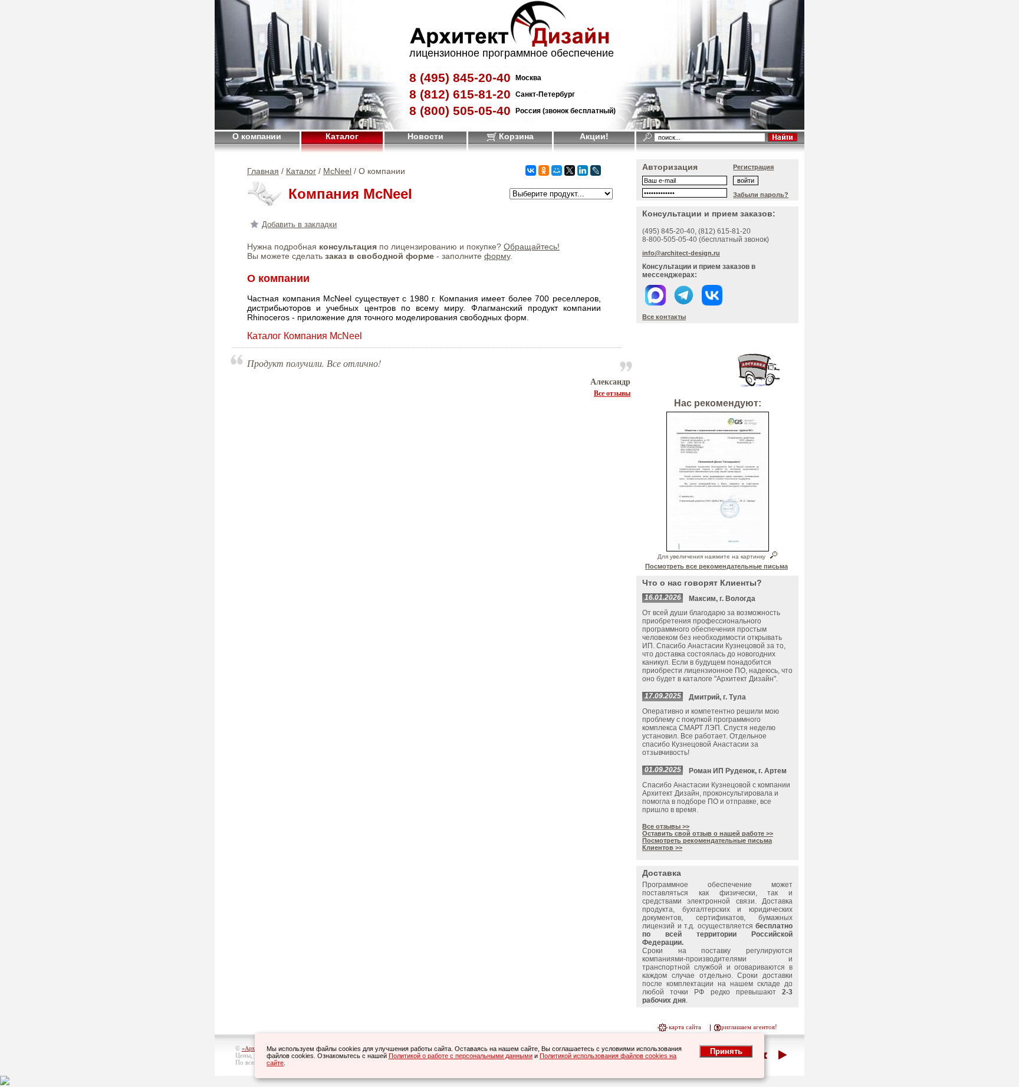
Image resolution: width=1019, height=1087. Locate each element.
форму (497, 256)
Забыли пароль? (760, 194)
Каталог (342, 136)
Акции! (594, 136)
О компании (256, 136)
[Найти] (782, 137)
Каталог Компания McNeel (304, 336)
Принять (726, 1051)
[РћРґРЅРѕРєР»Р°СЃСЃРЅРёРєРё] (543, 170)
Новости (425, 136)
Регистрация (753, 166)
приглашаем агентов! (747, 1026)
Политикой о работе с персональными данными (460, 1055)
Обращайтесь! (532, 246)
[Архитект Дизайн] (509, 44)
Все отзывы (612, 392)
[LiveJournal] (595, 170)
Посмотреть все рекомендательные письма (716, 566)
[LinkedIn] (582, 170)
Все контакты (664, 316)
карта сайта (685, 1026)
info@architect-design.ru (681, 253)
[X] (569, 170)
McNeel (337, 171)
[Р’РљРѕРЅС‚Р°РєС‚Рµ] (530, 170)
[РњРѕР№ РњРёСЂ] (556, 170)
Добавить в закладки (299, 224)
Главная (263, 171)
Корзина (515, 136)
